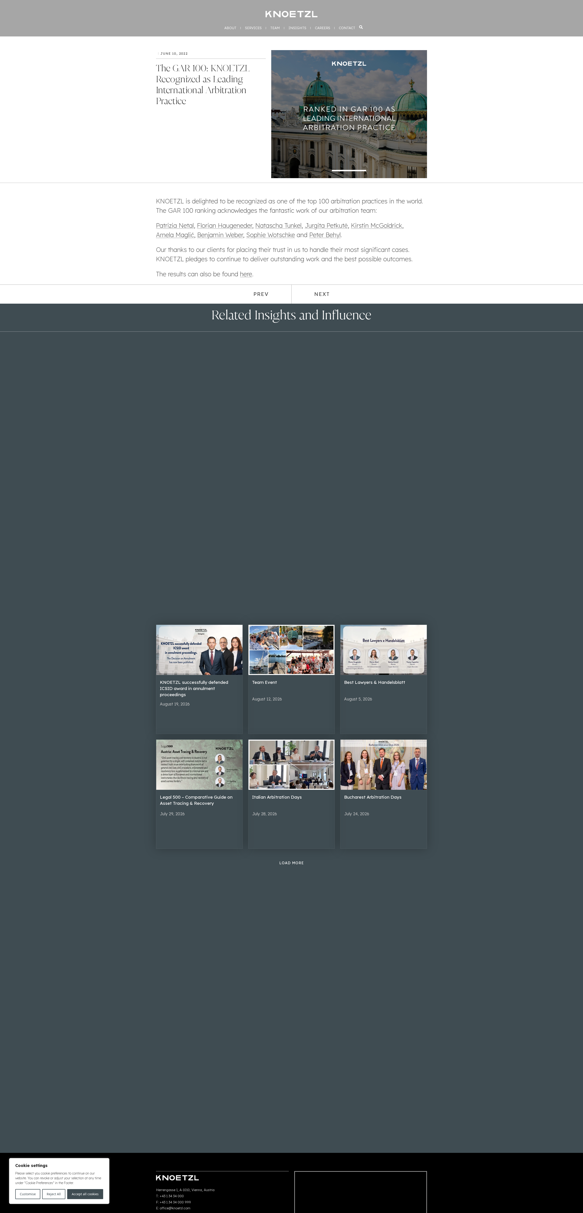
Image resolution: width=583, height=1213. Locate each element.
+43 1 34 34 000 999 (175, 1202)
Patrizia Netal (175, 225)
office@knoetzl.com (175, 1208)
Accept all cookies (85, 1194)
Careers (322, 28)
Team (275, 28)
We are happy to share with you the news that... (379, 710)
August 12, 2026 (267, 698)
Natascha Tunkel (278, 225)
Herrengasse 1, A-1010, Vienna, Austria (185, 1190)
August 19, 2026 (175, 703)
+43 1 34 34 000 (172, 1196)
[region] (59, 1181)
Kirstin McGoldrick (376, 225)
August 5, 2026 (358, 698)
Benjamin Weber (220, 235)
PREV (261, 294)
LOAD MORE (291, 863)
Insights (297, 28)
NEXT (322, 294)
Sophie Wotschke (270, 235)
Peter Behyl (325, 235)
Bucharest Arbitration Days (372, 797)
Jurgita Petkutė (326, 225)
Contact (347, 28)
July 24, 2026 (356, 813)
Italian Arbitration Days (277, 797)
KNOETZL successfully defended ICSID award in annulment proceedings (194, 688)
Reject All (54, 1194)
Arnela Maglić (175, 235)
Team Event (264, 682)
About (230, 28)
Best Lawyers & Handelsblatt (374, 682)
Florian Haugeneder (224, 225)
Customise (28, 1194)
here (246, 274)
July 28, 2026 (264, 813)
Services (253, 28)
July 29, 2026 (172, 813)
